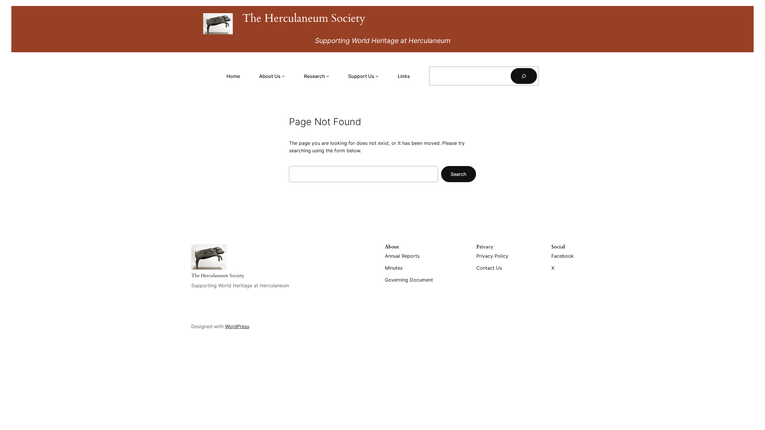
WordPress (237, 326)
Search (458, 174)
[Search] (524, 76)
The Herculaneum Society (303, 18)
